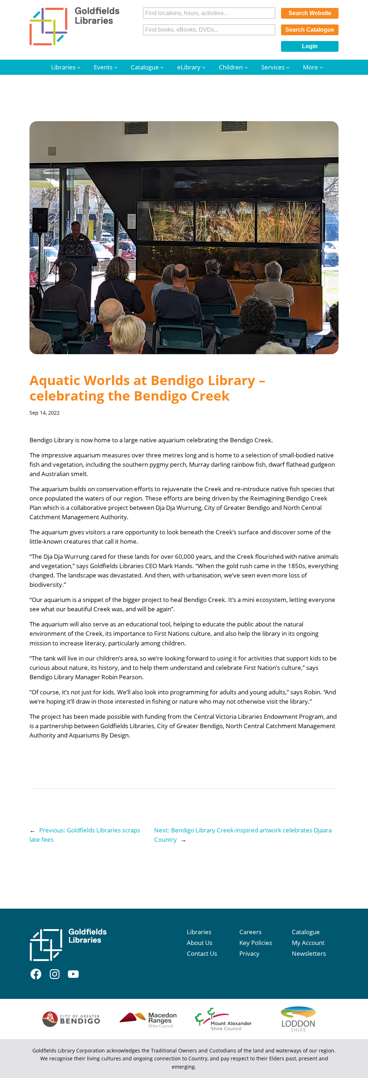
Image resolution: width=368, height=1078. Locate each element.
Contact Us (202, 953)
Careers (250, 932)
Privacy (249, 953)
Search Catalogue (309, 30)
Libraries (199, 932)
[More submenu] (321, 67)
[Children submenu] (246, 67)
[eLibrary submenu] (204, 67)
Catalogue (306, 932)
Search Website (310, 13)
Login (310, 46)
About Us (199, 942)
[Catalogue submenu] (162, 67)
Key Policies (255, 942)
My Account (308, 942)
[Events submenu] (116, 67)
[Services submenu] (288, 67)
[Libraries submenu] (78, 67)
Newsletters (309, 953)
